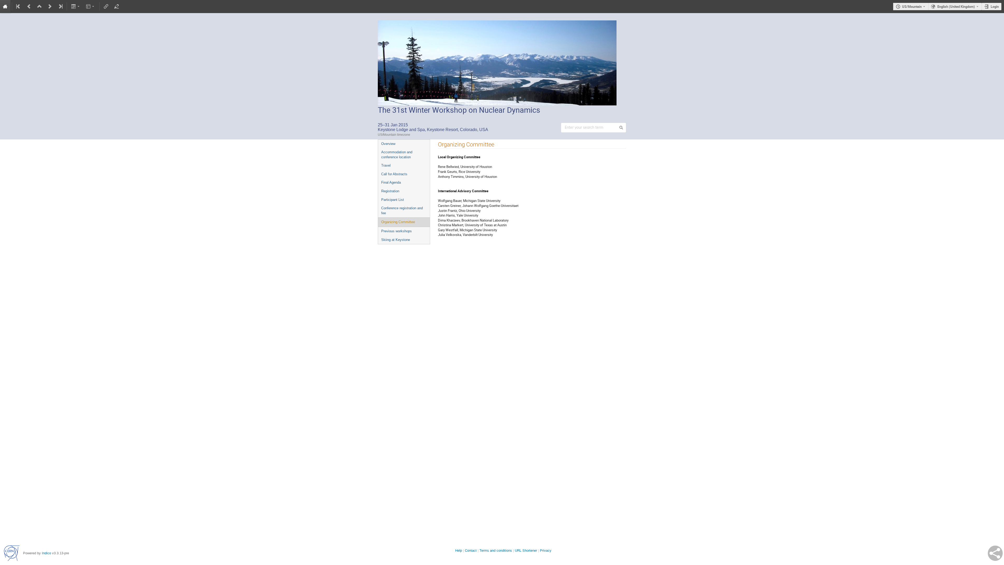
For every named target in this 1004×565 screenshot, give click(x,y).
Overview (388, 144)
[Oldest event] (18, 6)
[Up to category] (39, 6)
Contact (471, 550)
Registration (390, 191)
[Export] (75, 6)
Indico (46, 553)
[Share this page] (995, 553)
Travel (386, 165)
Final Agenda (391, 182)
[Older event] (29, 6)
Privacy (545, 550)
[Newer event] (50, 6)
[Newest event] (60, 6)
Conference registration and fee (402, 210)
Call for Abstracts (394, 174)
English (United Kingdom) (956, 6)
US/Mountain (912, 6)
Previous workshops (396, 231)
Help (458, 550)
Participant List (392, 200)
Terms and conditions (496, 550)
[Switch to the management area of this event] (116, 6)
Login (995, 6)
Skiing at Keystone (395, 240)
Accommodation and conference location (396, 154)
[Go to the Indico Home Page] (5, 6)
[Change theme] (90, 6)
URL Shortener (526, 550)
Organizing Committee (398, 222)
